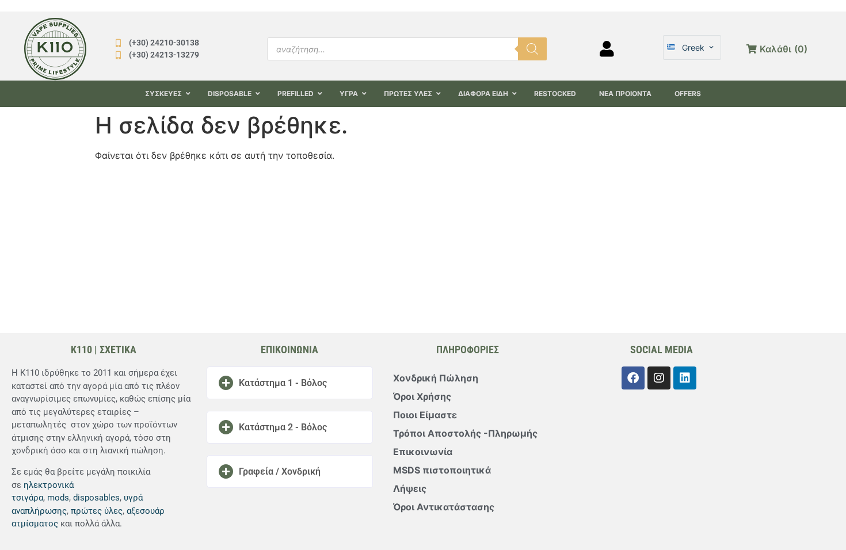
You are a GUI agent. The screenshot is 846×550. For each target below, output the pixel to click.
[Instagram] (658, 377)
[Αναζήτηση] (532, 48)
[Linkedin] (684, 377)
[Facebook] (633, 377)
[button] (289, 383)
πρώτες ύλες (97, 511)
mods (58, 497)
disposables (96, 497)
